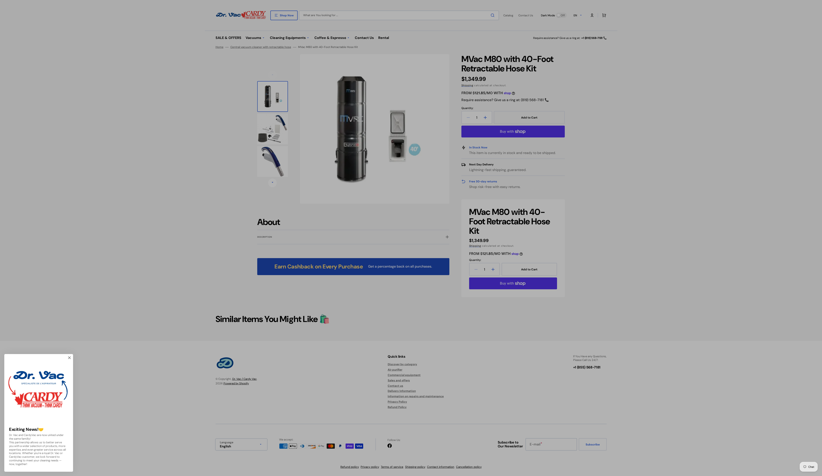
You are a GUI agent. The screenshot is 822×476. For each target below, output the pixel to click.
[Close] (69, 357)
